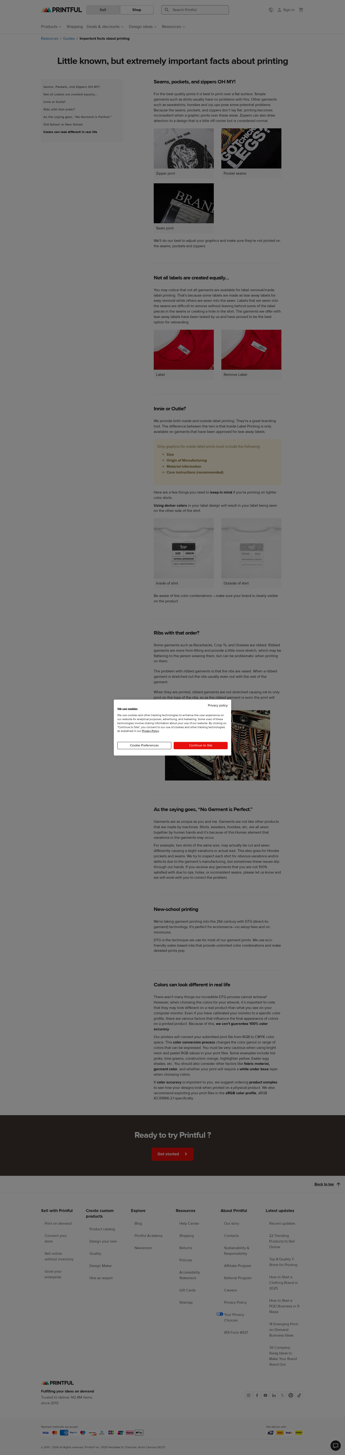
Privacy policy (218, 705)
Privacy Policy (150, 731)
